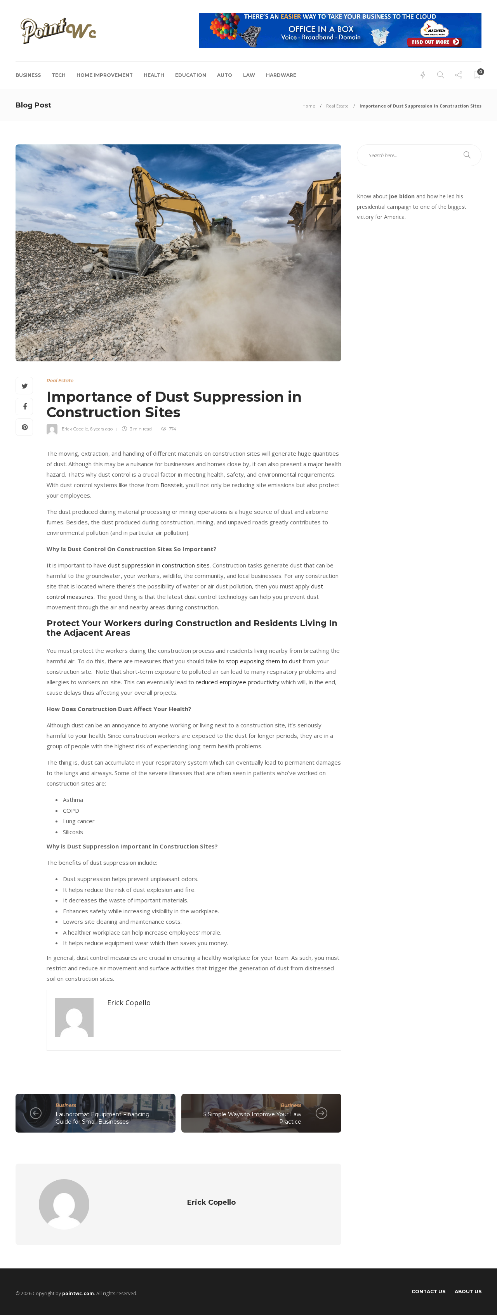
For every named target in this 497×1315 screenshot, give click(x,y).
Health (154, 75)
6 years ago (101, 429)
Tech (59, 75)
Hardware (281, 75)
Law (249, 75)
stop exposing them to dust (264, 661)
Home (308, 106)
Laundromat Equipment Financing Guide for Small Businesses (102, 1118)
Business (28, 75)
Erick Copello (75, 429)
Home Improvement (104, 75)
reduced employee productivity (238, 682)
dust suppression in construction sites (159, 565)
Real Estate (337, 106)
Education (190, 75)
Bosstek (171, 485)
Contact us (428, 1291)
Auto (224, 75)
